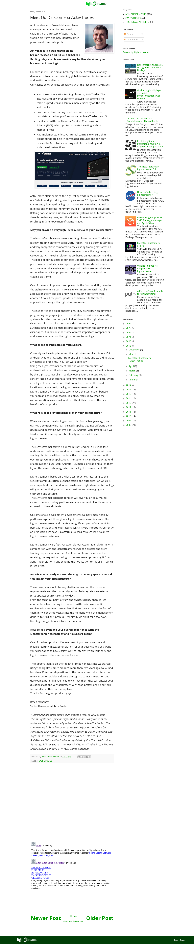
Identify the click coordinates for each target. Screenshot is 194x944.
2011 (129, 411)
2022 (129, 332)
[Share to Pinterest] (89, 756)
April (131, 366)
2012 (129, 407)
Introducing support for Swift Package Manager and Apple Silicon (150, 220)
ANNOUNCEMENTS (136, 14)
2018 (129, 345)
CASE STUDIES (45, 760)
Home (73, 916)
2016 (129, 389)
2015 (129, 394)
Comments (132, 39)
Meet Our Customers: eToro (148, 244)
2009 (129, 420)
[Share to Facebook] (86, 756)
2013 (129, 402)
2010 (129, 416)
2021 (129, 337)
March (132, 370)
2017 (129, 385)
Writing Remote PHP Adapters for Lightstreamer (148, 268)
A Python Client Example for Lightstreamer (150, 292)
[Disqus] (72, 802)
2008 (129, 425)
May (131, 354)
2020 (129, 341)
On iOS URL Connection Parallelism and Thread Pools (142, 120)
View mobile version (73, 921)
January (133, 379)
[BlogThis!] (81, 756)
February (134, 375)
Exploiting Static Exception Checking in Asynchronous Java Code (150, 144)
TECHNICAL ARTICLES (137, 21)
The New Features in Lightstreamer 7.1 (148, 168)
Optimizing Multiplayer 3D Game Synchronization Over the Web (149, 94)
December (134, 349)
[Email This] (78, 756)
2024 (129, 323)
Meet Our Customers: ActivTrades (139, 359)
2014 (129, 398)
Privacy (182, 940)
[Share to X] (84, 756)
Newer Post (46, 918)
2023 (129, 328)
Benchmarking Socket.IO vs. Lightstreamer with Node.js (150, 67)
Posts (129, 34)
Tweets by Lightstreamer (136, 52)
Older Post (99, 918)
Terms (176, 940)
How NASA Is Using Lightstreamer (147, 193)
